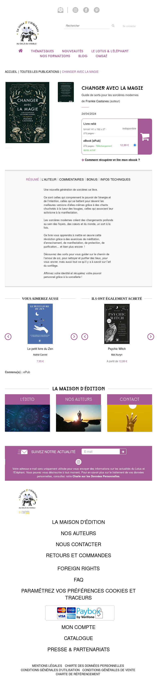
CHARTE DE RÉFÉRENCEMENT (78, 674)
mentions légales (47, 665)
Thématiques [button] (42, 51)
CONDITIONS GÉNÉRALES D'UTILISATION (50, 670)
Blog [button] (82, 56)
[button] (27, 112)
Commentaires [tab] (71, 179)
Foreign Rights (78, 568)
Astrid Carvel (40, 354)
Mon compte (78, 626)
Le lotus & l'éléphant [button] (110, 51)
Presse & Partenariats (78, 649)
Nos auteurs (78, 399)
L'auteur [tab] (49, 179)
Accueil (11, 72)
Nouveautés (72, 51)
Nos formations (55, 56)
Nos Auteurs (78, 533)
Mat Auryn (116, 354)
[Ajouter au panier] (145, 136)
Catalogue (78, 637)
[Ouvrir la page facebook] (86, 10)
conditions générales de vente (108, 670)
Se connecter (129, 26)
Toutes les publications (39, 72)
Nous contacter (78, 544)
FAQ (78, 579)
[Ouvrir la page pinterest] (97, 10)
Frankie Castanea (97, 101)
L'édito (27, 399)
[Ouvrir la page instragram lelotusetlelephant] (78, 461)
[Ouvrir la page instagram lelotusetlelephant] (75, 10)
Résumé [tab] (32, 179)
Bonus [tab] (92, 179)
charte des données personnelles (94, 665)
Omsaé (101, 56)
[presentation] (7, 336)
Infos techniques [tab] (115, 179)
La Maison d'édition (78, 521)
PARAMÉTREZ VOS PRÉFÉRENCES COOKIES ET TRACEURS (78, 594)
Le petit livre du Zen (40, 349)
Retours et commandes (78, 555)
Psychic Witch (117, 349)
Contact (129, 399)
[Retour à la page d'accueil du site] (27, 33)
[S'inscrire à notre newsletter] (63, 10)
